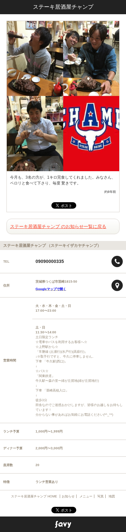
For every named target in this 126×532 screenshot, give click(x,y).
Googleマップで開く (51, 289)
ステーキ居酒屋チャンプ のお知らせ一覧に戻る (58, 226)
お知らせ (68, 496)
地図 (112, 496)
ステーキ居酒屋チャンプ (63, 7)
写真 (100, 496)
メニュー (85, 496)
